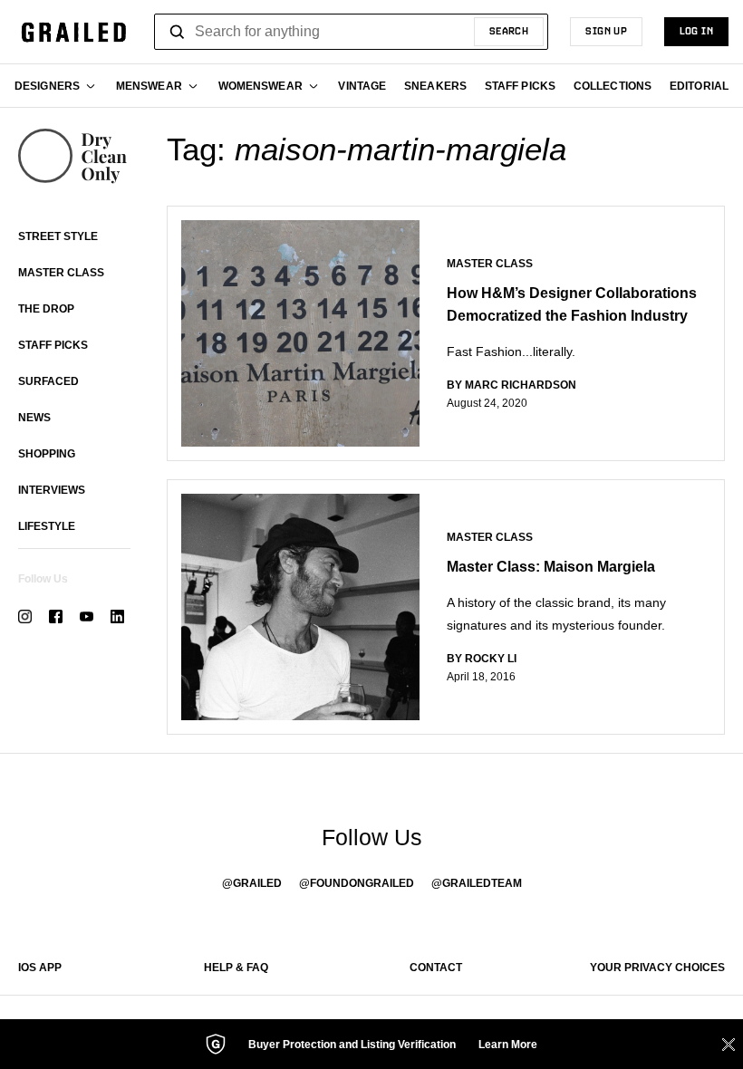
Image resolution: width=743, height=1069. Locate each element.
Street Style (58, 236)
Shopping (46, 454)
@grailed (252, 883)
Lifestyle (46, 526)
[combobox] (351, 32)
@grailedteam (476, 883)
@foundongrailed (356, 883)
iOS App (40, 967)
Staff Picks (53, 345)
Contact (436, 967)
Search (509, 31)
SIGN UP (606, 31)
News (34, 417)
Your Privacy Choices (657, 967)
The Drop (46, 309)
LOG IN (696, 31)
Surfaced (48, 381)
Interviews (51, 490)
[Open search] (178, 32)
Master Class (61, 272)
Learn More (507, 1044)
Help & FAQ (236, 967)
